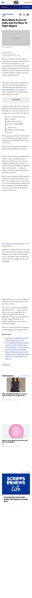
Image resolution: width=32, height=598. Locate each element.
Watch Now (27, 2)
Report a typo (6, 364)
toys (19, 106)
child (19, 138)
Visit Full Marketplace (24, 375)
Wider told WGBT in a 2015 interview (13, 90)
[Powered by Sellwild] (27, 472)
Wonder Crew (9, 136)
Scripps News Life (7, 15)
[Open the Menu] (2, 2)
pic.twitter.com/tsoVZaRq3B (14, 124)
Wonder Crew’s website (17, 163)
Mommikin (5, 317)
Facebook (9, 47)
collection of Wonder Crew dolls (14, 243)
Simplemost (25, 327)
